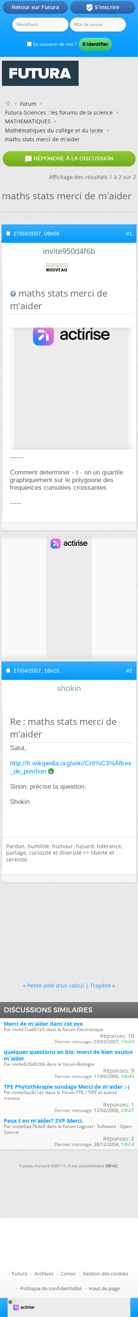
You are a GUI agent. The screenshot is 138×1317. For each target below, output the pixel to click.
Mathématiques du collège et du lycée (54, 130)
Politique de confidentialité (51, 1288)
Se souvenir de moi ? (54, 44)
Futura (19, 1273)
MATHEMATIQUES (28, 121)
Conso (68, 1273)
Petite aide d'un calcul (55, 985)
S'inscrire (102, 7)
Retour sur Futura (35, 7)
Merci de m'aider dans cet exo (43, 1023)
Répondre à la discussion (69, 159)
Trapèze (100, 985)
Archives (44, 1273)
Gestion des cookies (105, 1273)
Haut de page (104, 1288)
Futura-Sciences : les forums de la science (59, 112)
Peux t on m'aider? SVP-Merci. (43, 1120)
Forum (28, 103)
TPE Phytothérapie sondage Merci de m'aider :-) (67, 1086)
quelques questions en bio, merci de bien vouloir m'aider (68, 1055)
